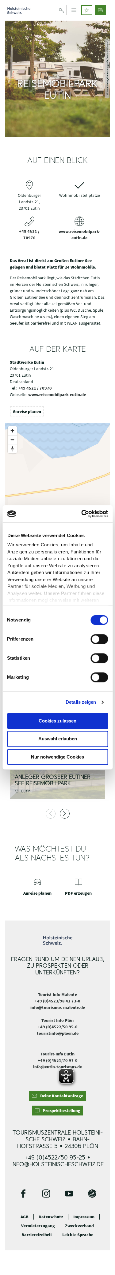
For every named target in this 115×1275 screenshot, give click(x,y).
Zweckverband (79, 1225)
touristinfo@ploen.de (58, 1033)
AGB (25, 1217)
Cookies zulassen (57, 720)
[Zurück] (51, 814)
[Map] (57, 484)
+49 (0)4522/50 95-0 (58, 1027)
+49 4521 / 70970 (35, 388)
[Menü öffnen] (74, 10)
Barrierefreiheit (36, 1234)
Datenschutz (51, 1217)
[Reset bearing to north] (12, 448)
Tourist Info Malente (57, 994)
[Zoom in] (12, 430)
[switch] (99, 639)
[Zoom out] (12, 439)
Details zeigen (81, 702)
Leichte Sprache (77, 1234)
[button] (86, 10)
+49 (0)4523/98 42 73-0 (57, 1001)
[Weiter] (65, 814)
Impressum (83, 1217)
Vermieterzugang (38, 1225)
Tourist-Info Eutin (57, 1054)
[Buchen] (100, 10)
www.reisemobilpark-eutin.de (57, 394)
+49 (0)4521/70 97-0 (58, 1060)
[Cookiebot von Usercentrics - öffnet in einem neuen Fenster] (82, 514)
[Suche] (61, 10)
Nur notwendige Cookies (57, 756)
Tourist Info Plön (57, 1020)
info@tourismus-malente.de (57, 1007)
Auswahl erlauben (57, 739)
